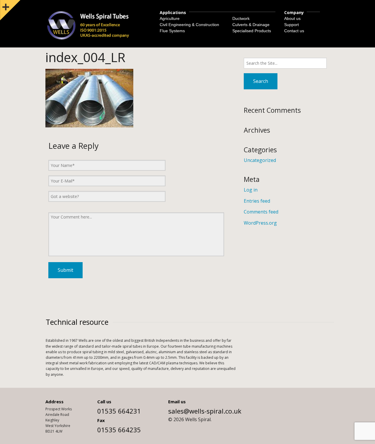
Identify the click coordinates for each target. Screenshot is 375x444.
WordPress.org (260, 223)
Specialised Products (251, 30)
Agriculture (170, 18)
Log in (251, 190)
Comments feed (261, 212)
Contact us (294, 30)
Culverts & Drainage (251, 24)
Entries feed (257, 201)
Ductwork (241, 18)
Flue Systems (172, 30)
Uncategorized (260, 160)
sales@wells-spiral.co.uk (204, 411)
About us (292, 18)
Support (291, 24)
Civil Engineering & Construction (189, 24)
